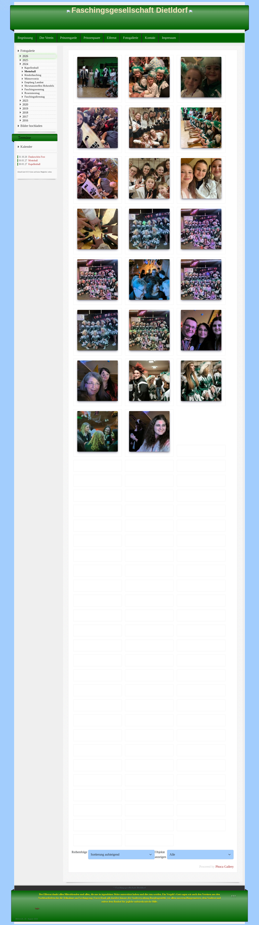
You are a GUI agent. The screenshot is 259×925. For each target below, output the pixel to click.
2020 (25, 104)
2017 (25, 116)
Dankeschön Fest (36, 156)
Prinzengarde (68, 37)
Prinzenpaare (92, 37)
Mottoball (30, 71)
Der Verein (46, 37)
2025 (25, 60)
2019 (25, 108)
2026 (25, 56)
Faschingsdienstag (34, 96)
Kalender (26, 146)
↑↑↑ (233, 896)
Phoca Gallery (224, 866)
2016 (25, 120)
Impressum (169, 37)
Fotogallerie (130, 37)
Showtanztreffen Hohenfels (39, 85)
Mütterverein (31, 78)
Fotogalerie (27, 50)
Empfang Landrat (34, 82)
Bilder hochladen (31, 126)
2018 (25, 112)
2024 (25, 64)
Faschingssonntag (34, 89)
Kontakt (150, 37)
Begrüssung (25, 37)
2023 (25, 100)
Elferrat (111, 37)
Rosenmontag (32, 93)
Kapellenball (31, 67)
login (37, 908)
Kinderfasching (32, 75)
